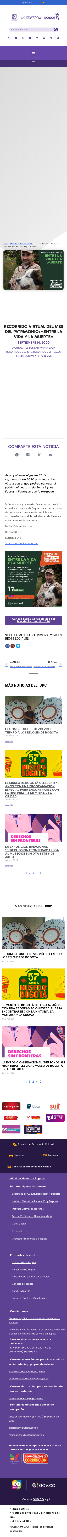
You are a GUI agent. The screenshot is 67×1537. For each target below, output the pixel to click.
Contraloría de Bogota (24, 1262)
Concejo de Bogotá (22, 1283)
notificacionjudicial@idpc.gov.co (26, 1434)
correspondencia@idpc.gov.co (26, 1398)
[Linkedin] (51, 38)
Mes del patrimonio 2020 (21, 244)
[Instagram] (9, 38)
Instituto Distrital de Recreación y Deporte (35, 1201)
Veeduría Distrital (21, 1290)
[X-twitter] (23, 38)
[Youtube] (30, 38)
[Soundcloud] (37, 38)
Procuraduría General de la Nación (30, 1276)
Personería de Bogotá (23, 1269)
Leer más (9, 741)
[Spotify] (44, 38)
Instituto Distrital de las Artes (28, 1208)
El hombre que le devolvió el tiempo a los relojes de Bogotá (31, 731)
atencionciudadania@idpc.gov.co (27, 1371)
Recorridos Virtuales (47, 351)
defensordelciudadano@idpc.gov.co (28, 1378)
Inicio (5, 244)
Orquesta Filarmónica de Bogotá (29, 1238)
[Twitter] (18, 646)
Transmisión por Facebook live (21, 543)
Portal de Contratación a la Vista (29, 1298)
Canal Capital (19, 1223)
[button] (33, 53)
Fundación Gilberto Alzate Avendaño (32, 1216)
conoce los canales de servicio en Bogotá (33, 1333)
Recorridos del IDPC (19, 351)
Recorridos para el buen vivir (33, 355)
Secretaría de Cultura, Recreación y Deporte (36, 1193)
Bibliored (17, 1231)
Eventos (17, 347)
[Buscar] (56, 29)
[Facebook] (16, 38)
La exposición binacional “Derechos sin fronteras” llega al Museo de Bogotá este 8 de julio (32, 852)
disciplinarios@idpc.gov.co (23, 1427)
